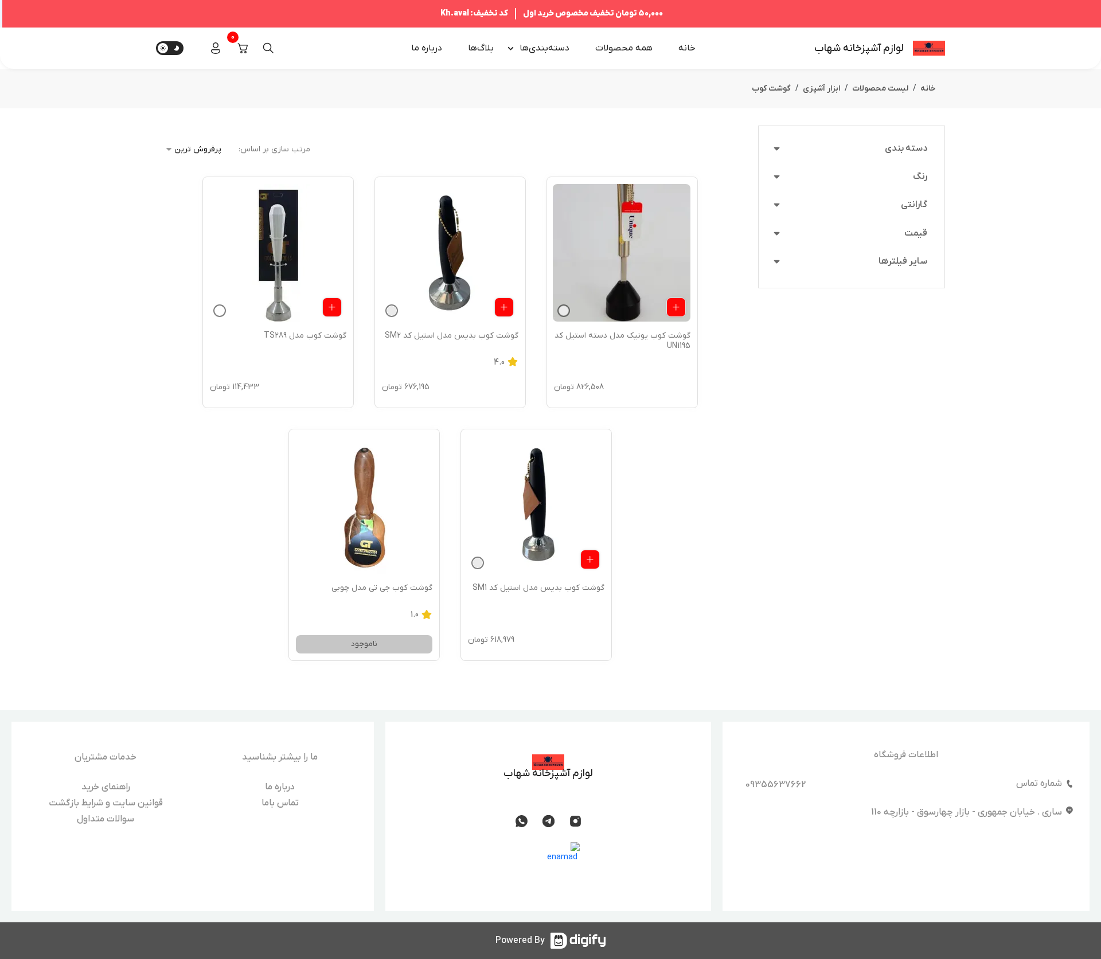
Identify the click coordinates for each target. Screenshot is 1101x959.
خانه (687, 48)
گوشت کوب (771, 88)
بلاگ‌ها (481, 48)
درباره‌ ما (426, 48)
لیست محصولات (880, 88)
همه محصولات (624, 48)
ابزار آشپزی (821, 88)
